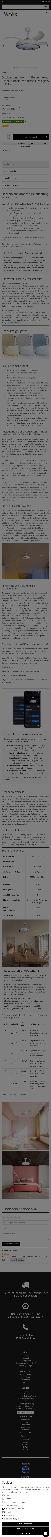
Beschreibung (9, 164)
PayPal (8, 1512)
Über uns (25, 1422)
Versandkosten (20, 117)
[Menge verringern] (9, 138)
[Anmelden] (2, 2)
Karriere (25, 1430)
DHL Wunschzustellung (15, 1509)
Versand (25, 1358)
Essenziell (9, 1495)
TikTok (25, 1447)
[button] (25, 144)
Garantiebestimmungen (25, 1406)
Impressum (25, 1391)
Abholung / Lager (25, 1366)
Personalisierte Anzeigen (15, 1502)
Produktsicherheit (11, 178)
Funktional (10, 1515)
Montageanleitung (11, 185)
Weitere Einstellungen (10, 1519)
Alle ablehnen (25, 1533)
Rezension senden (11, 1244)
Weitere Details (10, 171)
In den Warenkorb (30, 137)
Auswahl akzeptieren (25, 1528)
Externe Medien (12, 1505)
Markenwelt (25, 1427)
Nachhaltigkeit (25, 1432)
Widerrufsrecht (25, 1393)
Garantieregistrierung (25, 1403)
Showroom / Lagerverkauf (25, 1363)
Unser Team (25, 1425)
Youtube (25, 1444)
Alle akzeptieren (25, 1524)
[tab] (25, 164)
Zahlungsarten (25, 1361)
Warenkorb (25, 1379)
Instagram (25, 1442)
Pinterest (25, 1449)
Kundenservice (25, 1420)
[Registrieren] (7, 2)
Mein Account (25, 1374)
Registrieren (25, 1377)
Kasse (25, 1382)
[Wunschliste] (39, 2)
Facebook (25, 1439)
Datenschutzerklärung (25, 1398)
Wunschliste (8, 150)
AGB (25, 1401)
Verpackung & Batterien (25, 1408)
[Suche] (46, 7)
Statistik (9, 1499)
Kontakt (26, 1356)
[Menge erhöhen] (9, 135)
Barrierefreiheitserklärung (25, 1396)
